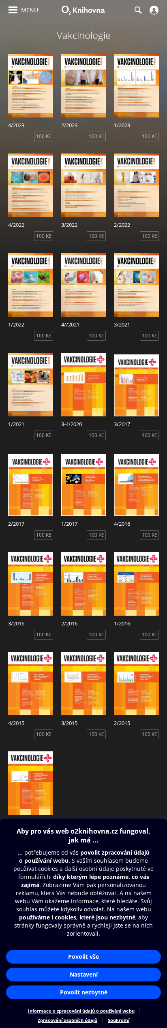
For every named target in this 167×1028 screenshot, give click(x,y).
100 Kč (43, 136)
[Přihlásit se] (153, 10)
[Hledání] (138, 10)
